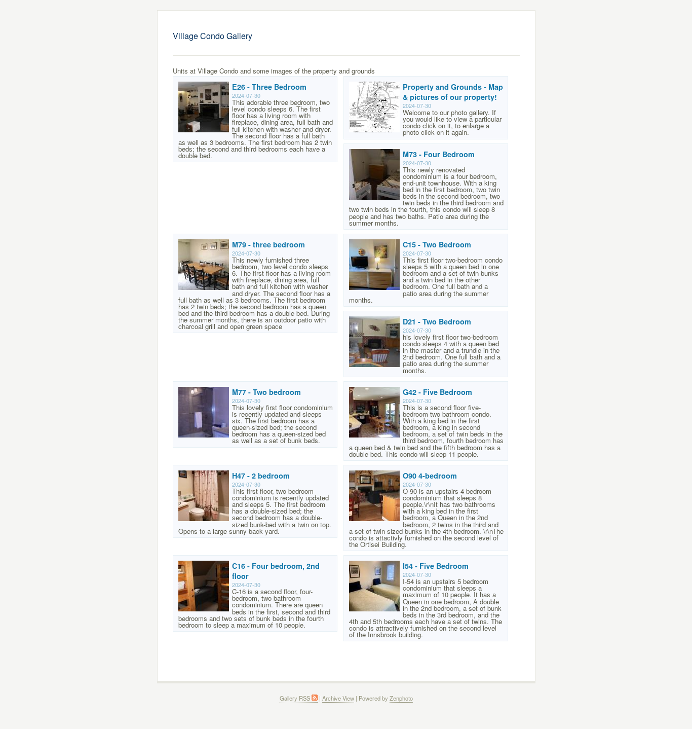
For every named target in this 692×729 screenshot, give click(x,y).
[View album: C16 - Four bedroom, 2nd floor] (203, 608)
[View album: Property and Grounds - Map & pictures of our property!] (374, 129)
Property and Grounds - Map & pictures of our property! (453, 92)
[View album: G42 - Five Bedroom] (374, 435)
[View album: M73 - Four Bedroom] (374, 197)
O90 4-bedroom (430, 475)
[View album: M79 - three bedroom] (203, 287)
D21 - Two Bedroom (437, 321)
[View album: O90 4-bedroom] (374, 518)
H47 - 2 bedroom (261, 475)
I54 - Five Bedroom (436, 566)
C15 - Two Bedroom (437, 244)
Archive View (338, 698)
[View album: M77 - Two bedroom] (203, 435)
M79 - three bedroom (268, 244)
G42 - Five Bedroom (437, 392)
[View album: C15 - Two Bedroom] (374, 287)
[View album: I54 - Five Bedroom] (374, 608)
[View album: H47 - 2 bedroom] (203, 518)
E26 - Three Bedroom (269, 87)
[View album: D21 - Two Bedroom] (374, 364)
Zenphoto (401, 698)
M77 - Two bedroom (266, 392)
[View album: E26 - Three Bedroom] (203, 129)
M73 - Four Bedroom (439, 154)
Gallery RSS (296, 698)
